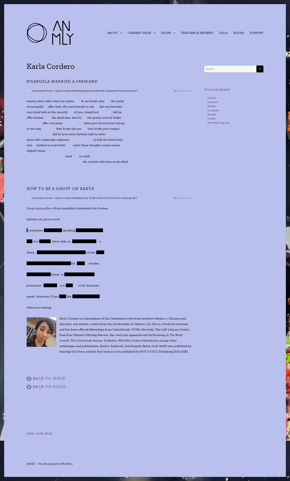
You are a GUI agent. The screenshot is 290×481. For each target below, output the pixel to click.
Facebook (212, 102)
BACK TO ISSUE (48, 378)
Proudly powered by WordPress (56, 463)
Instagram (213, 110)
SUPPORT (256, 33)
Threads (211, 114)
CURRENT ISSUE (139, 33)
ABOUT (112, 33)
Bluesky (211, 106)
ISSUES (166, 33)
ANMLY (31, 463)
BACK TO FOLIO (49, 386)
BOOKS (239, 33)
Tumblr (211, 118)
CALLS (223, 33)
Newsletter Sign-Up (218, 122)
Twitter (211, 97)
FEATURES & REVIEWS (197, 33)
